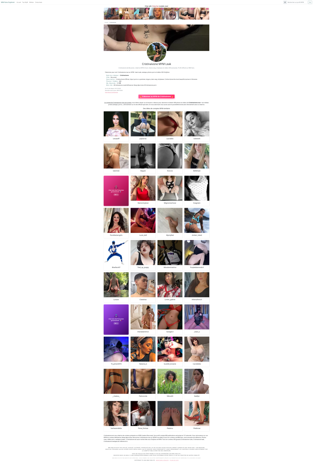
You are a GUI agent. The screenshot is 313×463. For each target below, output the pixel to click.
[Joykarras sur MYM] (143, 123)
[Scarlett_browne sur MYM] (169, 349)
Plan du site (174, 460)
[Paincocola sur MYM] (143, 381)
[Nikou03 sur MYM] (169, 381)
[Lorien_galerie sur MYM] (169, 284)
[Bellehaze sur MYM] (196, 156)
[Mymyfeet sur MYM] (169, 220)
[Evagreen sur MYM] (196, 188)
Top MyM (25, 2)
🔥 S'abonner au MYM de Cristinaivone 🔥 (156, 96)
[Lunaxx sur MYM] (116, 284)
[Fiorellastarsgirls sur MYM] (116, 220)
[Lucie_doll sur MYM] (143, 220)
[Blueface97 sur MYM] (116, 252)
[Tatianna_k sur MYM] (143, 349)
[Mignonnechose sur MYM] (169, 188)
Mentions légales (162, 460)
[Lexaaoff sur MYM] (116, 123)
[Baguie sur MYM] (143, 156)
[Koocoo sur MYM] (169, 156)
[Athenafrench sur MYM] (196, 284)
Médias (31, 2)
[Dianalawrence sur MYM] (143, 316)
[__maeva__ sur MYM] (116, 381)
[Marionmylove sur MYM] (143, 188)
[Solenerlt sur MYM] (196, 123)
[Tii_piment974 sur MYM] (116, 349)
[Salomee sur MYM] (116, 156)
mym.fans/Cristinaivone (111, 92)
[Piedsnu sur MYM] (169, 413)
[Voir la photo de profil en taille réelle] (156, 57)
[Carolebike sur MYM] (196, 349)
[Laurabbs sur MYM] (169, 123)
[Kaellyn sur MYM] (196, 381)
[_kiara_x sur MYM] (196, 316)
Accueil (19, 2)
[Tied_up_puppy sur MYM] (143, 252)
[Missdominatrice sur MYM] (169, 252)
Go (310, 2)
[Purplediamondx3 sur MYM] (196, 252)
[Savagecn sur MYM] (169, 316)
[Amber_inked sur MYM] (196, 220)
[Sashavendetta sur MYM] (116, 413)
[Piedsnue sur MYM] (196, 413)
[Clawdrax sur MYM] (143, 284)
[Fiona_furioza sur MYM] (143, 413)
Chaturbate (38, 2)
